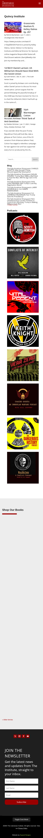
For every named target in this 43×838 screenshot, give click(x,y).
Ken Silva (9, 549)
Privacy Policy (22, 828)
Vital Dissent (19, 38)
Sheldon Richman (12, 124)
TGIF (23, 127)
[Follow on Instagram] (19, 736)
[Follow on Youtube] (27, 736)
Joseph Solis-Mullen (13, 617)
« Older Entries (7, 720)
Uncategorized (9, 38)
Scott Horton (10, 77)
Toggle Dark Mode (21, 819)
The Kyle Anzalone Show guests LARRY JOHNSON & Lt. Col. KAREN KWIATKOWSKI (22, 189)
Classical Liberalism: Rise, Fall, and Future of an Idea (20, 614)
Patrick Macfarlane (12, 35)
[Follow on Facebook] (23, 736)
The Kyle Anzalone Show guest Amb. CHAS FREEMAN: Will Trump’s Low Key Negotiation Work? (22, 183)
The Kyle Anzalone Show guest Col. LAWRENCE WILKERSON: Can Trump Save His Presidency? (21, 195)
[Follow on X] (15, 736)
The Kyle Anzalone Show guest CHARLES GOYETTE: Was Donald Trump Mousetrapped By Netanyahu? (22, 170)
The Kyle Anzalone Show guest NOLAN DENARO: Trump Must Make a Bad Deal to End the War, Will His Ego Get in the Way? (22, 176)
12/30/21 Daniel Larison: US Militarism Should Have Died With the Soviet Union (21, 71)
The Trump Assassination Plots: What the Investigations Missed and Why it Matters (20, 546)
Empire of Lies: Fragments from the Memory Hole (18, 682)
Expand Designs (25, 835)
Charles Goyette (11, 685)
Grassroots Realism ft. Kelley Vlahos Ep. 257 (30, 27)
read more (9, 577)
